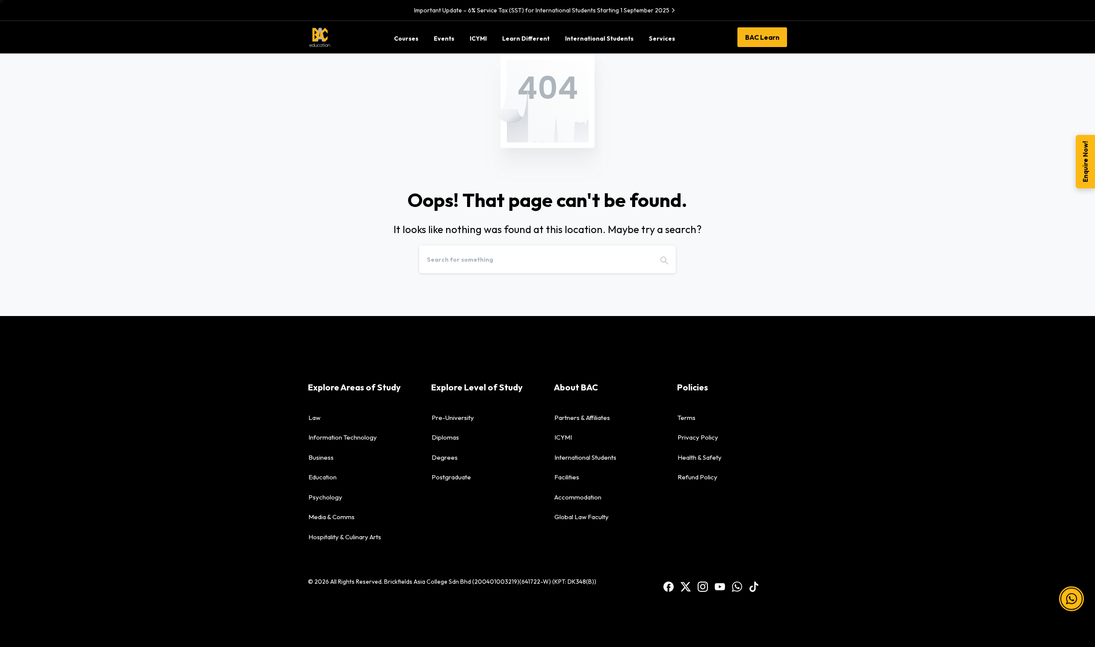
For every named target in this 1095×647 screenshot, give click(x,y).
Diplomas (445, 437)
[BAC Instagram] (702, 586)
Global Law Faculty (581, 517)
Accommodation (577, 497)
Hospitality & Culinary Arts (344, 537)
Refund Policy (697, 477)
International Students (585, 457)
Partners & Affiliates (582, 418)
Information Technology (342, 437)
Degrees (445, 457)
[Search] (664, 259)
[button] (1071, 590)
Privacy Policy (698, 437)
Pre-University (453, 418)
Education (322, 477)
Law (314, 418)
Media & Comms (331, 517)
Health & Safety (700, 457)
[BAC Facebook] (668, 586)
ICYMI (563, 437)
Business (321, 457)
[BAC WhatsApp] (737, 586)
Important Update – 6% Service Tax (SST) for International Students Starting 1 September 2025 (541, 10)
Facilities (566, 477)
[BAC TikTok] (754, 586)
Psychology (325, 497)
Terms (686, 418)
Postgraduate (451, 477)
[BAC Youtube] (719, 586)
